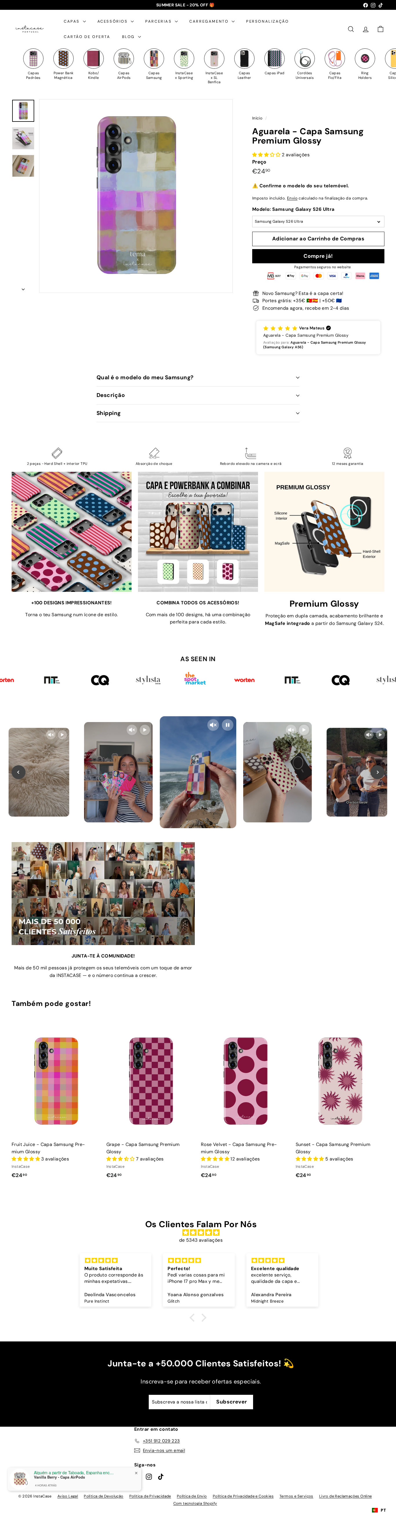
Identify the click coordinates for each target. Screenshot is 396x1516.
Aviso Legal (67, 1496)
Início (258, 118)
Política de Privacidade (150, 1496)
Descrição (111, 395)
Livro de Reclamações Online (345, 1496)
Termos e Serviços (296, 1496)
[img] (201, 1232)
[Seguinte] (23, 287)
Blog (129, 36)
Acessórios (113, 21)
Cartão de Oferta (87, 36)
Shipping (109, 413)
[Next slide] (377, 772)
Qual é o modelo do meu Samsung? (145, 377)
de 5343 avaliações (201, 1240)
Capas (72, 21)
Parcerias (159, 21)
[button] (318, 338)
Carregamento (209, 21)
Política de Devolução (103, 1496)
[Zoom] (135, 196)
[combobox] (379, 1510)
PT (383, 1510)
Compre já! (318, 256)
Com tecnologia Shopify (195, 1503)
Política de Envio (192, 1496)
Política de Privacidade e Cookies (243, 1496)
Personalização (267, 21)
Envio (292, 198)
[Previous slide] (19, 772)
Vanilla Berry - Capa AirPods (59, 1477)
